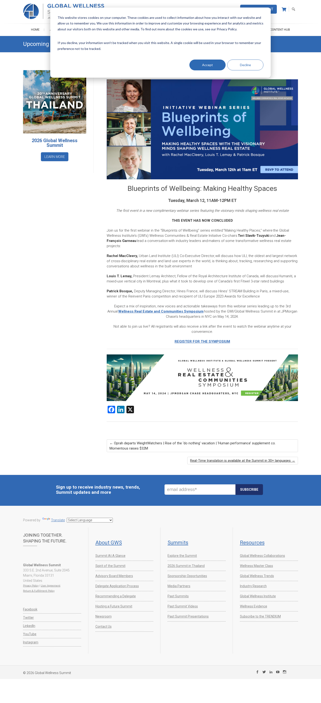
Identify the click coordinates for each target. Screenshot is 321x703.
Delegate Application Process (117, 586)
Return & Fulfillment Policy (39, 590)
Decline (245, 65)
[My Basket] (284, 9)
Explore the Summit (182, 556)
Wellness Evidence (253, 606)
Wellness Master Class (256, 566)
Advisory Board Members (114, 576)
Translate (58, 520)
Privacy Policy (31, 585)
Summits (178, 543)
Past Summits (178, 596)
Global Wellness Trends (257, 576)
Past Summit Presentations (188, 616)
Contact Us (103, 626)
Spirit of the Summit (110, 566)
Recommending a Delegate (115, 596)
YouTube (29, 634)
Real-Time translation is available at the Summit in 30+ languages (242, 460)
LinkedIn (29, 626)
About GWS (108, 543)
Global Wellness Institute (258, 596)
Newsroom (103, 616)
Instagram (30, 642)
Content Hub (280, 29)
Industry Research (253, 586)
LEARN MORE (54, 157)
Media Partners (179, 586)
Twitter (28, 617)
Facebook (30, 609)
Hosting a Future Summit (113, 606)
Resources (252, 543)
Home (35, 29)
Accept (207, 65)
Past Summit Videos (183, 606)
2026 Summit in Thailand (186, 566)
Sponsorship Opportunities (187, 576)
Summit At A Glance (110, 556)
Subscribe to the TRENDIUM (260, 616)
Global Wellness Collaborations (262, 556)
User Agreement (50, 585)
